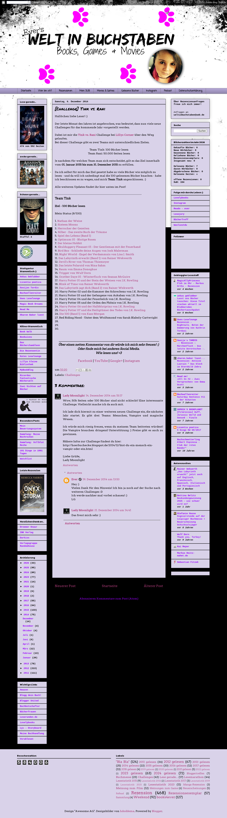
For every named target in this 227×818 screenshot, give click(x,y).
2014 (27, 614)
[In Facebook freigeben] (86, 370)
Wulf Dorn (183, 534)
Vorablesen (26, 739)
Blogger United (29, 700)
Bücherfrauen (28, 711)
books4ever (166, 797)
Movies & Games (105, 91)
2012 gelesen (174, 762)
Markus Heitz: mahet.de (185, 554)
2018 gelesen (128, 769)
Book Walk (26, 331)
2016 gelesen (178, 765)
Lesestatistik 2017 (175, 780)
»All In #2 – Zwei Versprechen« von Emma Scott (191, 382)
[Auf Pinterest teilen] (90, 370)
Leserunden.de (28, 717)
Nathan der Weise (69, 220)
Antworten (70, 465)
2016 (27, 605)
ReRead (120, 793)
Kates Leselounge (30, 356)
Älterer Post (153, 586)
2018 (27, 596)
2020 (27, 586)
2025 (27, 567)
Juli (26, 635)
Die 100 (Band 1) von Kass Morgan (82, 313)
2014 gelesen (130, 765)
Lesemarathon (194, 777)
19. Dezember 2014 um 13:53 (101, 479)
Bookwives (26, 337)
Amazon (24, 689)
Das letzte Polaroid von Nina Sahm (82, 265)
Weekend (141, 797)
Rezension (141, 792)
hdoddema (127, 811)
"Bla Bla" (122, 762)
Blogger (157, 811)
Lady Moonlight (74, 395)
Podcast (168, 91)
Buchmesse (123, 777)
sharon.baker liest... (191, 358)
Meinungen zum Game (164, 788)
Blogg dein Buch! (30, 695)
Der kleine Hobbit (70, 243)
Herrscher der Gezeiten (73, 228)
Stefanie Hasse (186, 513)
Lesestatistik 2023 (161, 784)
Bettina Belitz (186, 495)
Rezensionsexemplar (185, 793)
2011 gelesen (147, 761)
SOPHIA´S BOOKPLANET (189, 409)
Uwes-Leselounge (187, 319)
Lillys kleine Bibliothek (28, 363)
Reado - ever (182, 208)
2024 (27, 572)
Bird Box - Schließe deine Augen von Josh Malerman (93, 250)
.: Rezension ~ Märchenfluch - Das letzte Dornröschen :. (191, 346)
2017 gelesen (201, 765)
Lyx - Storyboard (30, 728)
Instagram (151, 91)
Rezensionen (65, 91)
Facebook (85, 361)
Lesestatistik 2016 (151, 781)
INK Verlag (26, 532)
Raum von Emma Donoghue (78, 269)
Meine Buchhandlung (32, 733)
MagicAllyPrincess (188, 280)
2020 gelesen (166, 769)
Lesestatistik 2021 (131, 784)
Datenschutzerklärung (190, 91)
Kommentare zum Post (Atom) (117, 598)
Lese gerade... (169, 777)
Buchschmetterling (188, 439)
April (27, 644)
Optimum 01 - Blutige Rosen (77, 239)
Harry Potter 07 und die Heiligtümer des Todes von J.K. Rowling (102, 310)
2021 (27, 581)
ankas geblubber (187, 295)
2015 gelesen (154, 765)
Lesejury (179, 214)
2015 (27, 610)
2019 (27, 591)
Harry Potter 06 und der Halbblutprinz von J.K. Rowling (97, 306)
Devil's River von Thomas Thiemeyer (84, 261)
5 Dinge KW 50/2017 (189, 430)
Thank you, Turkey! (189, 537)
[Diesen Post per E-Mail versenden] (77, 370)
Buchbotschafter (30, 706)
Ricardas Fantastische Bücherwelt (28, 378)
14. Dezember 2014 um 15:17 (104, 395)
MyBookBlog (26, 370)
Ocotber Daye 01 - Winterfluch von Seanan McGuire (94, 276)
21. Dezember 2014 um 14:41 (112, 510)
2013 (27, 663)
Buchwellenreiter (30, 293)
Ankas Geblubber (30, 276)
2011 (27, 673)
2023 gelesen (132, 773)
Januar (27, 657)
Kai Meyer (183, 546)
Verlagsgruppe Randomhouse (28, 544)
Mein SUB (84, 91)
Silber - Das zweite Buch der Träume (82, 232)
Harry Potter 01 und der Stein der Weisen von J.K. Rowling (98, 280)
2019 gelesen (148, 769)
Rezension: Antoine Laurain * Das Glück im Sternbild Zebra (189, 364)
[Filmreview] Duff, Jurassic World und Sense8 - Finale (189, 415)
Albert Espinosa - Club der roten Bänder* (188, 445)
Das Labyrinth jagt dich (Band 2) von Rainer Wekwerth (96, 287)
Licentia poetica (30, 282)
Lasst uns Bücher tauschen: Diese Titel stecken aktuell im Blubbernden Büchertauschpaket (191, 304)
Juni (26, 639)
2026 (27, 563)
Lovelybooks (27, 722)
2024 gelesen (165, 773)
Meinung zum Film (129, 788)
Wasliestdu (180, 225)
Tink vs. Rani (87, 134)
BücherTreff (181, 219)
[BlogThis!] (80, 370)
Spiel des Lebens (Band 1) (74, 235)
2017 (27, 600)
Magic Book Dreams (31, 304)
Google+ (116, 361)
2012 (27, 668)
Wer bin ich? (45, 91)
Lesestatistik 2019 (200, 781)
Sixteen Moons (68, 224)
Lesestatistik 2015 (126, 780)
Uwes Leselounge (30, 298)
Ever (74, 479)
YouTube (101, 361)
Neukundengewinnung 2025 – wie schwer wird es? (189, 501)
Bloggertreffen (195, 773)
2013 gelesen (201, 761)
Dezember (28, 618)
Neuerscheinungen (194, 788)
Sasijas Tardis (29, 287)
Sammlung (122, 797)
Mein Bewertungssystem (30, 427)
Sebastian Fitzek (187, 562)
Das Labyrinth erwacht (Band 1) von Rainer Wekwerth (95, 258)
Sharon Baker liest (32, 315)
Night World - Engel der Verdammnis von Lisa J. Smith (96, 254)
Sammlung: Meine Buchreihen (30, 435)
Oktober (28, 630)
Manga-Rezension (194, 784)
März (26, 648)
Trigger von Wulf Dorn (75, 272)
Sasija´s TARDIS (187, 340)
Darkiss (24, 537)
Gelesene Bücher (130, 91)
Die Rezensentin (30, 350)
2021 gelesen (184, 769)
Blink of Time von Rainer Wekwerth (84, 284)
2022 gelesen (203, 769)
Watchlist (26, 458)
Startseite (26, 91)
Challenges (72, 375)
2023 (27, 577)
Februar (28, 653)
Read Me (24, 309)
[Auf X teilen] (83, 370)
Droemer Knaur (28, 527)
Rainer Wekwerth (187, 469)
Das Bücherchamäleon (30, 344)
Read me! (182, 376)
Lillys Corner (125, 134)
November (29, 626)
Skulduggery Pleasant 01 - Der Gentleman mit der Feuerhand (99, 246)
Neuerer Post (65, 586)
